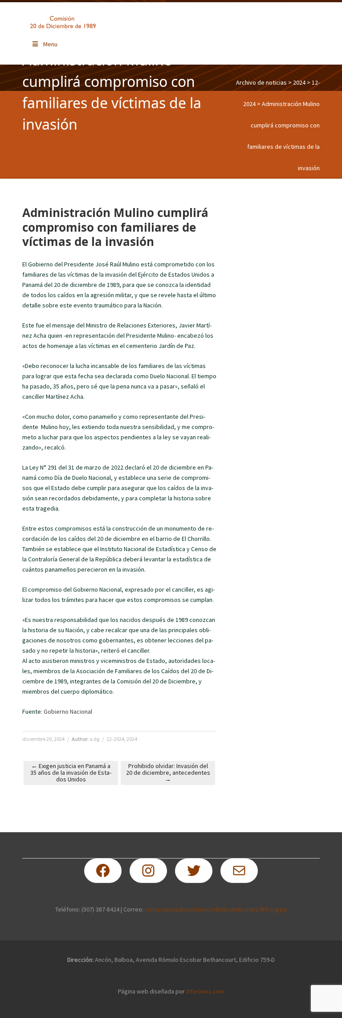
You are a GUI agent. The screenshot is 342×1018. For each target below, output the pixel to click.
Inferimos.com (205, 991)
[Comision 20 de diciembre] (62, 22)
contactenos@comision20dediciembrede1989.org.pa (216, 909)
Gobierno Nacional (68, 711)
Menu (50, 44)
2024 (299, 82)
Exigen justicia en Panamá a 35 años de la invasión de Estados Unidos (70, 773)
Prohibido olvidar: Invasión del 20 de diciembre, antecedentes (168, 773)
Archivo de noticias (261, 82)
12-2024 (115, 739)
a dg (94, 739)
